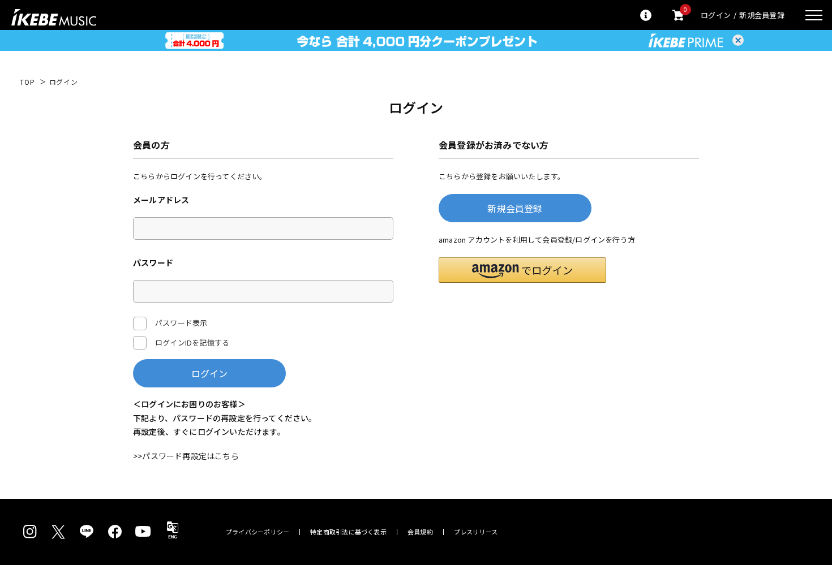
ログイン (716, 15)
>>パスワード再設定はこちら (186, 456)
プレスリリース (476, 532)
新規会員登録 (761, 15)
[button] (522, 270)
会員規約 (420, 532)
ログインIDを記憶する (192, 342)
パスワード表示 (181, 322)
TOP (27, 82)
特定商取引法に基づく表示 (348, 532)
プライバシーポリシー (257, 532)
